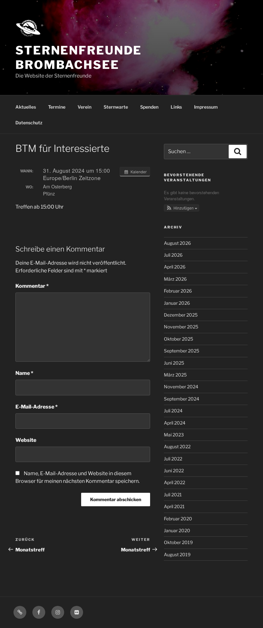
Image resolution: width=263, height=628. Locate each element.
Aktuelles (25, 107)
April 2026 (174, 266)
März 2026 (175, 279)
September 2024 (181, 398)
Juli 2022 (173, 458)
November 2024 (181, 386)
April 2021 (174, 506)
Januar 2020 (177, 530)
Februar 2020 (178, 518)
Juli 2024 (173, 410)
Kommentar (32, 286)
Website (25, 440)
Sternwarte (116, 107)
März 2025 (175, 374)
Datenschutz (28, 122)
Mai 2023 (174, 434)
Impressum (206, 107)
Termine (56, 107)
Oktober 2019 (178, 542)
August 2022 (177, 446)
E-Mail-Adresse (36, 407)
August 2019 (177, 554)
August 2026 (177, 243)
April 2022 (174, 482)
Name (24, 373)
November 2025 (181, 326)
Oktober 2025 (178, 339)
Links (176, 107)
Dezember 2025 (181, 315)
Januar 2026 (177, 303)
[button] (181, 208)
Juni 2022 (174, 470)
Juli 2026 (173, 255)
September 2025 (181, 350)
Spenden (149, 107)
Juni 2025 (174, 363)
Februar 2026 (178, 290)
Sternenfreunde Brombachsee (78, 57)
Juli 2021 (173, 494)
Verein (84, 107)
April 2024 (174, 423)
